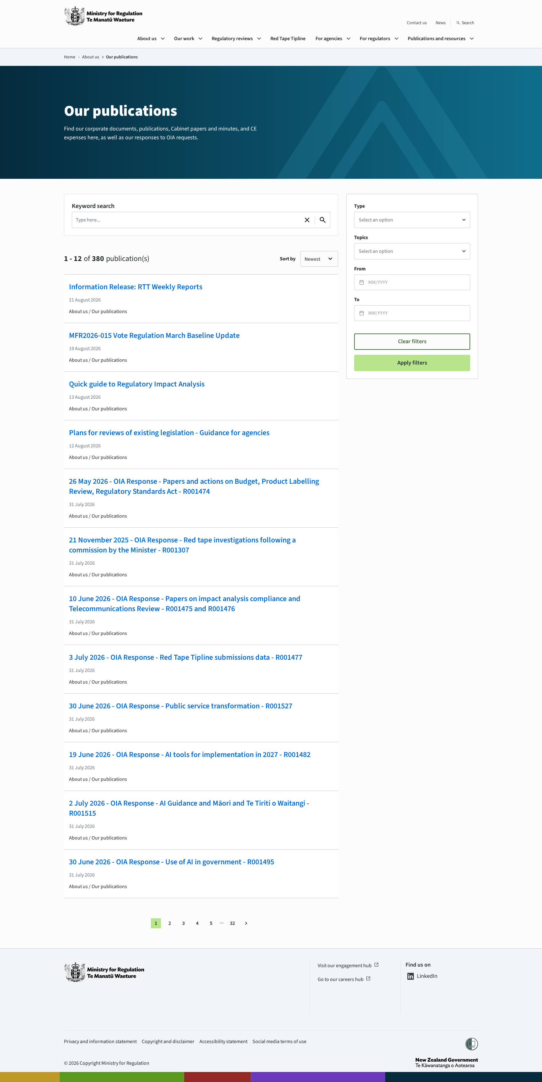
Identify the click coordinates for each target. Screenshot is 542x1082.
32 (232, 923)
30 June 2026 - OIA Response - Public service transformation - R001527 (180, 706)
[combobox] (412, 220)
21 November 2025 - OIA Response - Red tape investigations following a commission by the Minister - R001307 (182, 545)
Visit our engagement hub (348, 965)
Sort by (287, 258)
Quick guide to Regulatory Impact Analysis (137, 384)
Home (69, 57)
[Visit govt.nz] (446, 1063)
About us (90, 57)
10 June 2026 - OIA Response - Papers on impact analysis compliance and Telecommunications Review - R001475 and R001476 (184, 603)
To (356, 299)
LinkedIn (427, 976)
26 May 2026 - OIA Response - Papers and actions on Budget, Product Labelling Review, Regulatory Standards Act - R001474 (194, 486)
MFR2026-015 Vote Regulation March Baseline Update (154, 335)
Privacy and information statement (100, 1041)
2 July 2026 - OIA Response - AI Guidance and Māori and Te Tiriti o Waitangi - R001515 (189, 808)
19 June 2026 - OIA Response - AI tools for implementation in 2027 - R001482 (190, 754)
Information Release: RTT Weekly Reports (135, 286)
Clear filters (412, 341)
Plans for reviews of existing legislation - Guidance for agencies (169, 432)
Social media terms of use (279, 1041)
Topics (361, 237)
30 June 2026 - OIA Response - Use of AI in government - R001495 (171, 861)
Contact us (417, 23)
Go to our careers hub (344, 979)
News (441, 23)
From (360, 268)
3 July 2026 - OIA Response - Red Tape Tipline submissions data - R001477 (185, 657)
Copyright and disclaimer (168, 1041)
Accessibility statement (223, 1041)
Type (359, 206)
